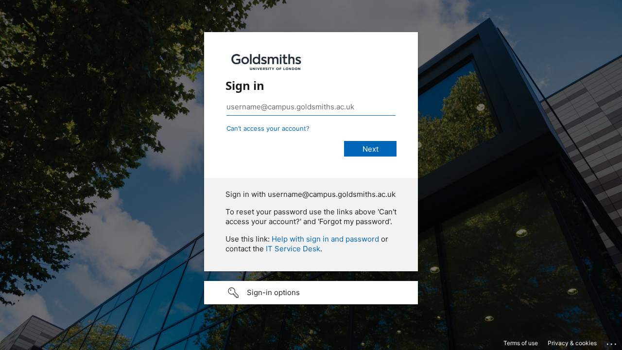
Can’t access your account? (268, 128)
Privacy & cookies (572, 343)
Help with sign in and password (325, 239)
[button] (311, 292)
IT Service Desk (293, 248)
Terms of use (520, 343)
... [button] (612, 342)
